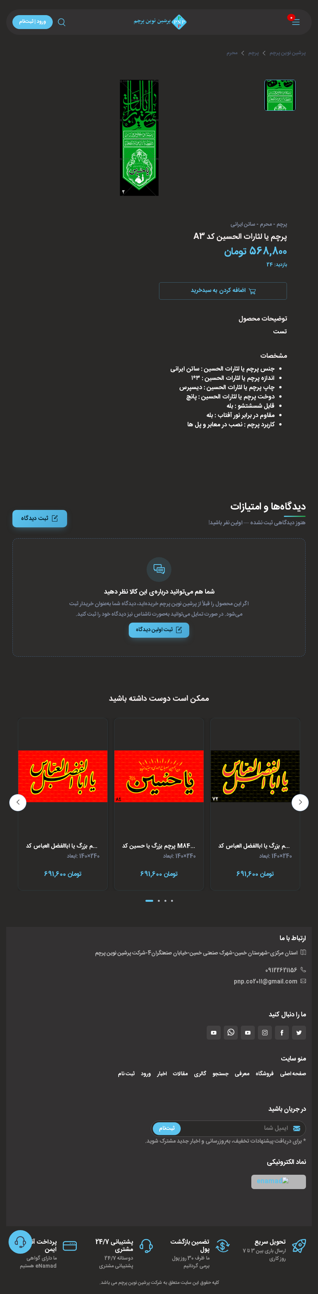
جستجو (220, 1074)
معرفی (242, 1074)
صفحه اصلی (293, 1074)
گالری (200, 1074)
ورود (146, 1074)
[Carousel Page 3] (165, 901)
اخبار (162, 1074)
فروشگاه (265, 1074)
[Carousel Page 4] (172, 901)
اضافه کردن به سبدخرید (218, 290)
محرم (231, 53)
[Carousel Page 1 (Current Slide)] (149, 901)
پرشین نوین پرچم (288, 53)
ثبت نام (126, 1074)
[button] (278, 1182)
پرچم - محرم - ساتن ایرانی (258, 225)
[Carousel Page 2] (159, 901)
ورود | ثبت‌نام (32, 21)
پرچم (253, 53)
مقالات (180, 1074)
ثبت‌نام (167, 1128)
